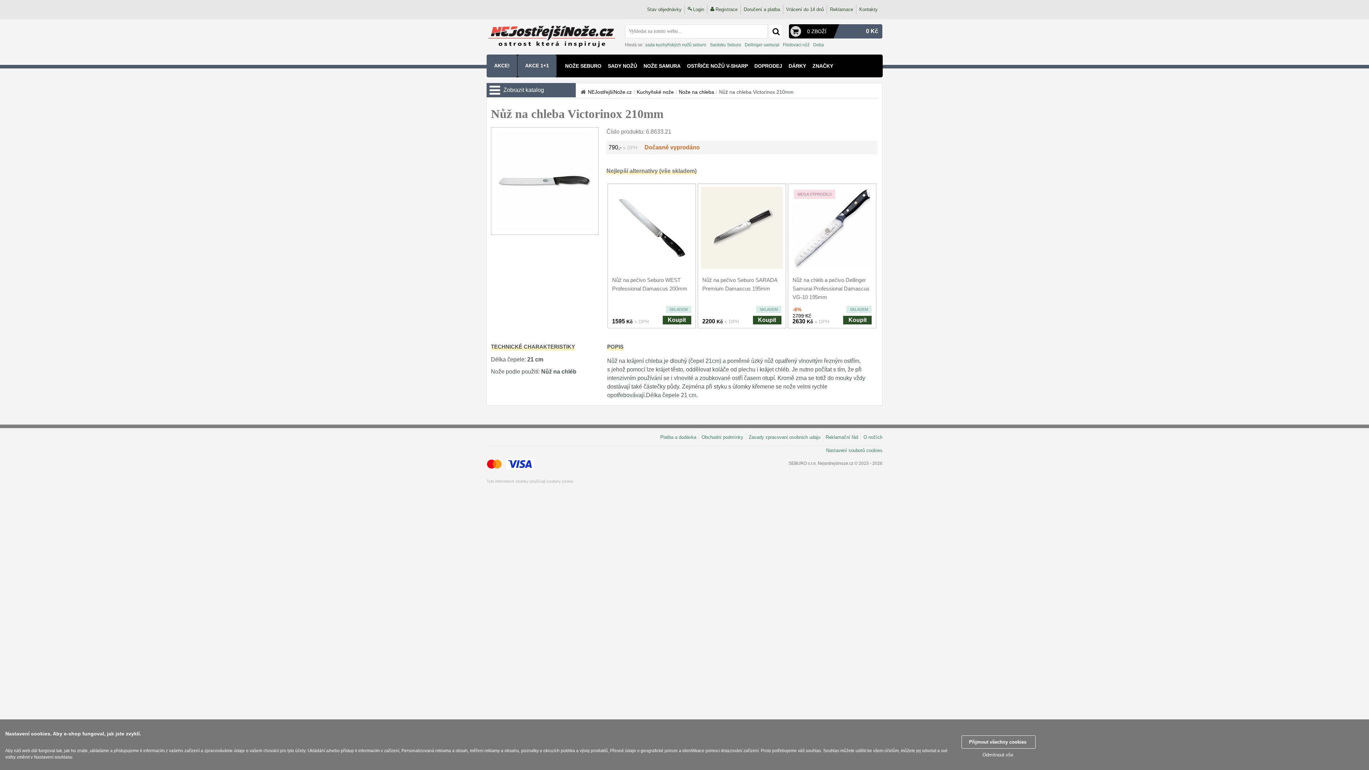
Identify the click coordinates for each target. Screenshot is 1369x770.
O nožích (872, 437)
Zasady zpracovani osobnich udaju (784, 437)
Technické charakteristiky (533, 347)
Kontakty (868, 9)
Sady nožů (622, 66)
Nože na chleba (696, 92)
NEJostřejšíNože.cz (610, 92)
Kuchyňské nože (655, 92)
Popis (615, 347)
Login (698, 9)
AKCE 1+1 (537, 65)
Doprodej (768, 66)
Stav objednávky (664, 9)
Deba (818, 44)
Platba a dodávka (678, 437)
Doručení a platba (762, 9)
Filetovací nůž (796, 44)
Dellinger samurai (762, 44)
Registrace (727, 9)
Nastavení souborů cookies (854, 450)
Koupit (677, 320)
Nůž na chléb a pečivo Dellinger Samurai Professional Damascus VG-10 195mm (831, 288)
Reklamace (841, 9)
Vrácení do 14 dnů (805, 9)
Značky (822, 66)
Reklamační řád (842, 437)
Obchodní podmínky (722, 437)
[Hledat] (776, 31)
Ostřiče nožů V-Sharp (717, 66)
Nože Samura (662, 66)
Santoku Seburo (725, 44)
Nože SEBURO (583, 66)
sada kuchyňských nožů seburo (675, 44)
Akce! (502, 65)
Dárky (797, 66)
